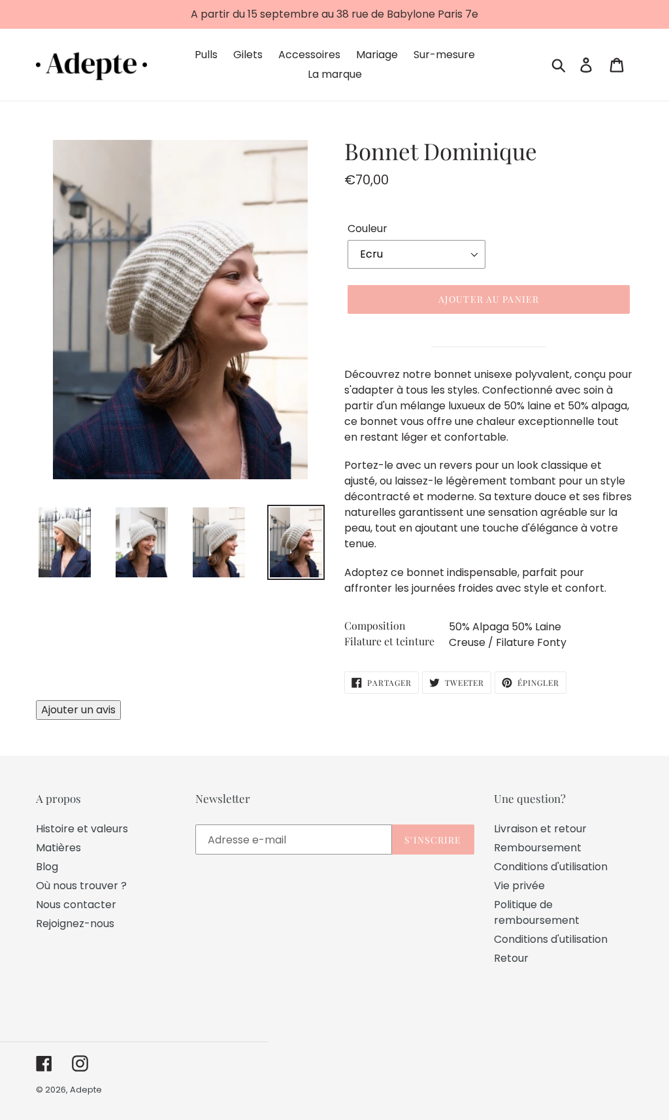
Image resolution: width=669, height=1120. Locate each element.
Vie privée (519, 885)
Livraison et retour (540, 828)
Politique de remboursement (536, 912)
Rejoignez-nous (75, 923)
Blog (47, 866)
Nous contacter (76, 904)
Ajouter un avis (78, 709)
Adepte (86, 1089)
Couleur (367, 228)
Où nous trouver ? (81, 885)
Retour (511, 958)
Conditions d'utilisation (551, 866)
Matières (58, 847)
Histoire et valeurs (82, 828)
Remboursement (537, 847)
